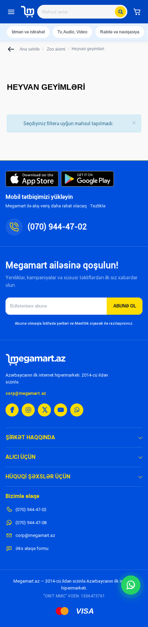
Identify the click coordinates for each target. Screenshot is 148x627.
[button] (137, 12)
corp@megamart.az (26, 393)
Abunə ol (124, 306)
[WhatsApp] (76, 410)
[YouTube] (60, 410)
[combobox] (82, 12)
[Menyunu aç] (11, 12)
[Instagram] (28, 410)
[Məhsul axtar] (120, 11)
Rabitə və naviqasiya (119, 32)
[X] (44, 410)
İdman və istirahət (28, 32)
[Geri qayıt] (11, 49)
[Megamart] (27, 12)
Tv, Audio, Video (72, 32)
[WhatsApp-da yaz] (130, 585)
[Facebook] (12, 410)
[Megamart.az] (36, 360)
